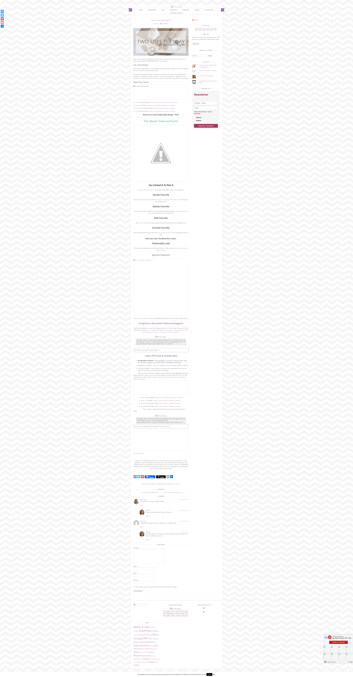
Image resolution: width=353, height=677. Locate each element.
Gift (155, 642)
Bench (151, 627)
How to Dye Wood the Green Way (173, 492)
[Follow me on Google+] (204, 29)
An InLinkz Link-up (138, 453)
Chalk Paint (145, 630)
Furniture (149, 641)
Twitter (158, 102)
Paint (136, 651)
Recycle (137, 655)
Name (135, 566)
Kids (163, 10)
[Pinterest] (2, 19)
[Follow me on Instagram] (211, 29)
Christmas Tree (137, 635)
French (142, 642)
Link (172, 484)
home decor (140, 645)
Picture (145, 652)
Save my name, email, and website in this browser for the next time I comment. (156, 587)
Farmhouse (155, 639)
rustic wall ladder (143, 223)
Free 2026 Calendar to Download (208, 70)
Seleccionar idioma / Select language (203, 112)
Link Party (177, 484)
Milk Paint (148, 649)
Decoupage (138, 638)
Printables (151, 652)
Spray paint (153, 656)
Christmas (155, 631)
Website (135, 580)
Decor (156, 634)
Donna (137, 108)
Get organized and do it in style (166, 232)
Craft (143, 634)
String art (140, 659)
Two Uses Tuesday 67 (161, 20)
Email (135, 573)
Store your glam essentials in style (147, 190)
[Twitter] (2, 15)
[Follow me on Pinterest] (207, 29)
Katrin (142, 499)
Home (140, 10)
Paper (140, 652)
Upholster (139, 662)
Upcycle (135, 662)
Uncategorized (160, 484)
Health (197, 10)
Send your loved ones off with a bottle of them (169, 199)
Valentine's (144, 662)
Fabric (150, 639)
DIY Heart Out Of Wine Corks (149, 492)
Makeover (141, 649)
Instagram (168, 102)
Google (151, 111)
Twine (158, 659)
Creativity (149, 635)
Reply (141, 505)
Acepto (209, 674)
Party (143, 652)
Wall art (156, 662)
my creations (152, 10)
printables (173, 10)
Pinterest (163, 102)
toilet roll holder (143, 318)
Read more (196, 44)
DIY (145, 638)
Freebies (136, 642)
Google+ (152, 102)
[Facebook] (2, 11)
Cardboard (137, 631)
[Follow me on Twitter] (200, 29)
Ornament (154, 649)
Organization (209, 10)
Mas (214, 674)
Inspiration (185, 10)
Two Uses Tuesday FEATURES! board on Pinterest (159, 330)
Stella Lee (137, 105)
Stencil (136, 659)
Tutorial (154, 659)
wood (136, 664)
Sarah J (137, 102)
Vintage (151, 661)
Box (154, 627)
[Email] (2, 22)
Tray (151, 659)
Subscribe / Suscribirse (205, 126)
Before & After (142, 627)
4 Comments (164, 23)
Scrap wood (146, 655)
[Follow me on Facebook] (196, 29)
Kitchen (152, 646)
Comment (136, 548)
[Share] (2, 26)
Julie (141, 521)
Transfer (146, 658)
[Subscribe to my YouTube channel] (215, 29)
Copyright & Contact (176, 13)
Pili (136, 111)
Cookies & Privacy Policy (206, 76)
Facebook (174, 102)
